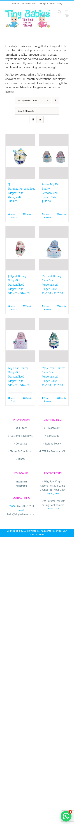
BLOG (21, 459)
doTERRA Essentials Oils (53, 451)
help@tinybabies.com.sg (51, 3)
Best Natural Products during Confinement (53, 503)
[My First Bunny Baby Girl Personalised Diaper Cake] (20, 340)
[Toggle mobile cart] (67, 15)
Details (29, 214)
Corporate (21, 443)
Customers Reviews (21, 435)
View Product (14, 216)
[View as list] (39, 119)
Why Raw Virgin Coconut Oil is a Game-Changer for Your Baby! (53, 485)
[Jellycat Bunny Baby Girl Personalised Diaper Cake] (20, 248)
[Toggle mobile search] (59, 12)
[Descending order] (55, 100)
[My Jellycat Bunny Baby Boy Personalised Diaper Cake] (53, 340)
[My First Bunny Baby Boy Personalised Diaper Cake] (53, 248)
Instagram (21, 481)
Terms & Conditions (21, 451)
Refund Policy (53, 443)
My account (53, 428)
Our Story (21, 428)
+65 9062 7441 (25, 506)
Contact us (53, 435)
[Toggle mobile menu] (67, 12)
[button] (66, 816)
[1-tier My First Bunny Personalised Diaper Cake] (53, 156)
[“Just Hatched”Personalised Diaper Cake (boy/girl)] (20, 156)
